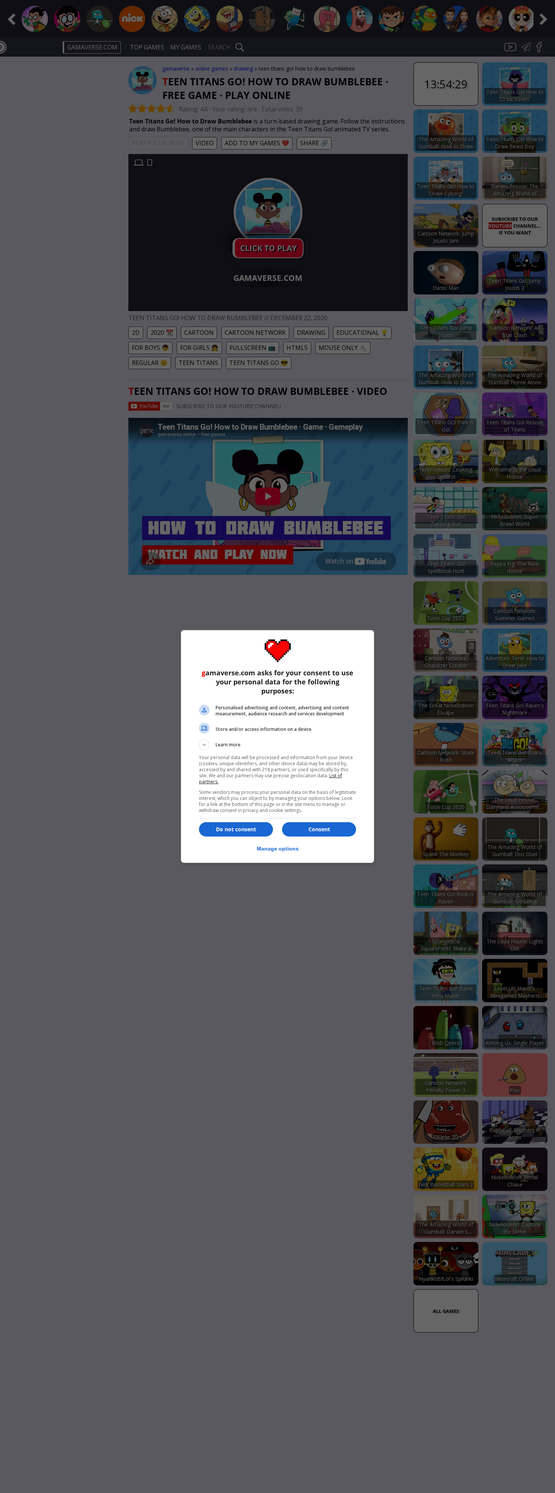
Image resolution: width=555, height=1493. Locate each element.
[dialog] (277, 746)
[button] (277, 745)
